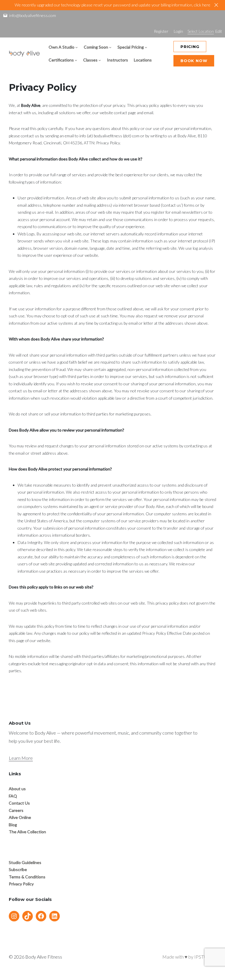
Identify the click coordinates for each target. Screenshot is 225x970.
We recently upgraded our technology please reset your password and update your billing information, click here (112, 4)
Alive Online (20, 817)
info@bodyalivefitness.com (32, 15)
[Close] (216, 5)
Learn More (21, 758)
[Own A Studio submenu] (76, 47)
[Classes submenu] (99, 60)
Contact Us (19, 802)
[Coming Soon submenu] (110, 47)
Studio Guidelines (25, 862)
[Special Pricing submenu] (146, 47)
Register (161, 31)
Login (178, 31)
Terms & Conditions (27, 876)
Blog (13, 824)
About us (17, 788)
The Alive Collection (27, 831)
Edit (218, 31)
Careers (16, 810)
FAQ (13, 795)
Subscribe (18, 869)
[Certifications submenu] (76, 60)
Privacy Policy (21, 883)
